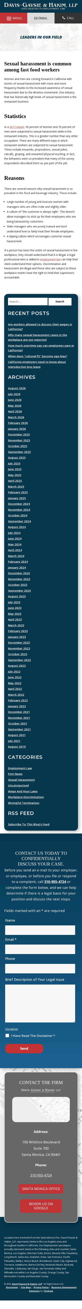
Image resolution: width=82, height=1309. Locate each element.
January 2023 (17, 645)
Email (11, 948)
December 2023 (19, 582)
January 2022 (17, 715)
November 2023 (19, 587)
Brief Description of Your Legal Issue (34, 988)
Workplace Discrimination (26, 805)
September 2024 (19, 530)
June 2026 (15, 408)
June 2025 (15, 477)
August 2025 (17, 466)
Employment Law (20, 777)
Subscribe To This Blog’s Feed (28, 833)
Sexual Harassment (21, 788)
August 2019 (17, 755)
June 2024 (15, 547)
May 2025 (14, 483)
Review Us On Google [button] (41, 1214)
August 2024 (17, 535)
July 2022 (14, 680)
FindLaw (48, 1299)
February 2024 (18, 570)
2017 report (17, 135)
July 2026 (14, 402)
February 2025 (18, 501)
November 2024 (19, 518)
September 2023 (19, 599)
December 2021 (19, 720)
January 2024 (17, 576)
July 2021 (14, 749)
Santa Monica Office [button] (41, 1197)
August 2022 (17, 674)
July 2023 (14, 611)
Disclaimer (11, 1037)
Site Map (26, 1295)
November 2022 (19, 657)
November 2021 (19, 726)
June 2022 (15, 686)
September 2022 (19, 668)
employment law (50, 268)
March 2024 (16, 564)
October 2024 (17, 524)
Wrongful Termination (23, 811)
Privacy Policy (41, 1295)
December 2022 (19, 651)
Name (10, 929)
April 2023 (15, 628)
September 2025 (19, 460)
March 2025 (16, 495)
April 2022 (15, 697)
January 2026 (17, 437)
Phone (10, 967)
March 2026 (16, 426)
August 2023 (17, 605)
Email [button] (42, 18)
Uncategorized (18, 794)
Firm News (15, 782)
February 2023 (18, 639)
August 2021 (17, 743)
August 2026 (17, 397)
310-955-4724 (55, 890)
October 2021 (17, 732)
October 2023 (17, 593)
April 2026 (15, 420)
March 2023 (16, 634)
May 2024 (14, 553)
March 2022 (16, 703)
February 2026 (18, 431)
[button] (78, 1296)
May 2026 (14, 414)
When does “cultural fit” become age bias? (37, 365)
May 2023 (14, 622)
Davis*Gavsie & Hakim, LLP (27, 1292)
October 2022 (17, 662)
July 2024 (14, 541)
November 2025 (19, 449)
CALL (70, 18)
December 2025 (19, 443)
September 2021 (19, 738)
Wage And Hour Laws (23, 800)
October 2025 (17, 454)
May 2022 (14, 691)
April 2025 (15, 489)
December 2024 (19, 512)
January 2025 (17, 506)
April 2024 (15, 558)
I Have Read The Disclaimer (33, 1044)
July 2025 (14, 472)
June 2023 (15, 616)
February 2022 (18, 709)
